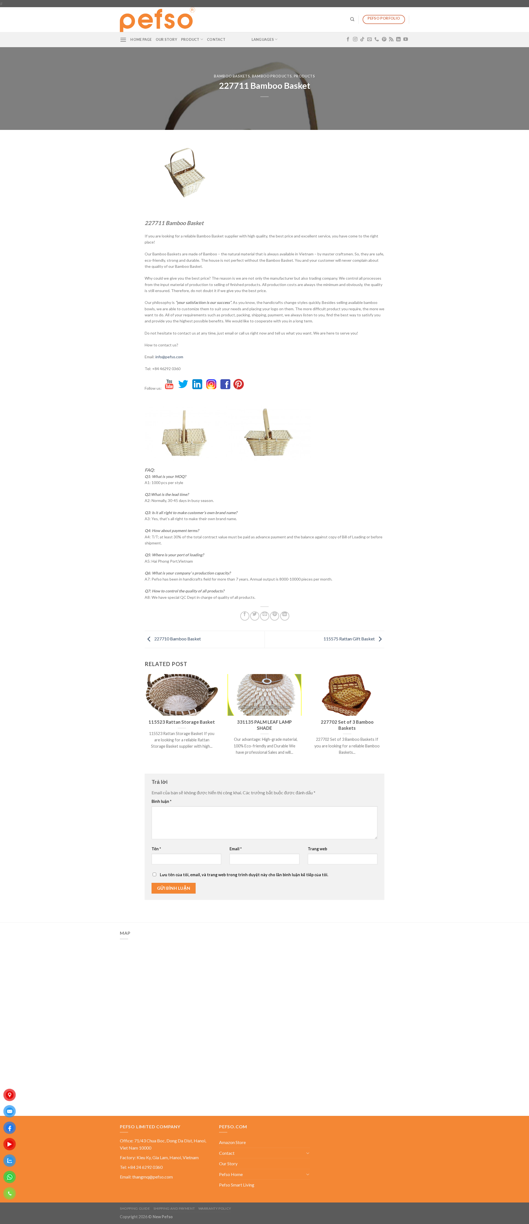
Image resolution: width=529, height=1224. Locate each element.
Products (304, 76)
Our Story (166, 39)
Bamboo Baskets (232, 76)
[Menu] (123, 39)
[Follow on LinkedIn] (398, 39)
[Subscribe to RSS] (391, 39)
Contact (216, 39)
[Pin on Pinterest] (274, 616)
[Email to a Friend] (264, 616)
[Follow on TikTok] (362, 39)
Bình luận (161, 801)
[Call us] (376, 39)
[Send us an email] (369, 39)
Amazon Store (232, 1142)
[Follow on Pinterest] (384, 39)
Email (236, 848)
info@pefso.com (169, 356)
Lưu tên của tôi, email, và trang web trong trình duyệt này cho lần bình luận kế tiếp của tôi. (244, 874)
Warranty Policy (214, 1208)
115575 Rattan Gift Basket (349, 639)
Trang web (317, 848)
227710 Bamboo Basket (177, 639)
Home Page (141, 39)
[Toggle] (308, 1153)
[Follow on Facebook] (348, 39)
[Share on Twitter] (254, 616)
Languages (263, 39)
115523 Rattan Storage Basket (182, 722)
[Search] (352, 19)
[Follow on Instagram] (355, 39)
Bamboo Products (272, 76)
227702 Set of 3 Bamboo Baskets (347, 725)
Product (190, 39)
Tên (156, 848)
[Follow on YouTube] (405, 39)
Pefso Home (231, 1174)
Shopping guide (135, 1208)
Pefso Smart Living (236, 1184)
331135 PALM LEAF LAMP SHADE (264, 725)
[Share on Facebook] (244, 616)
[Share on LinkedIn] (284, 616)
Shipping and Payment (174, 1208)
